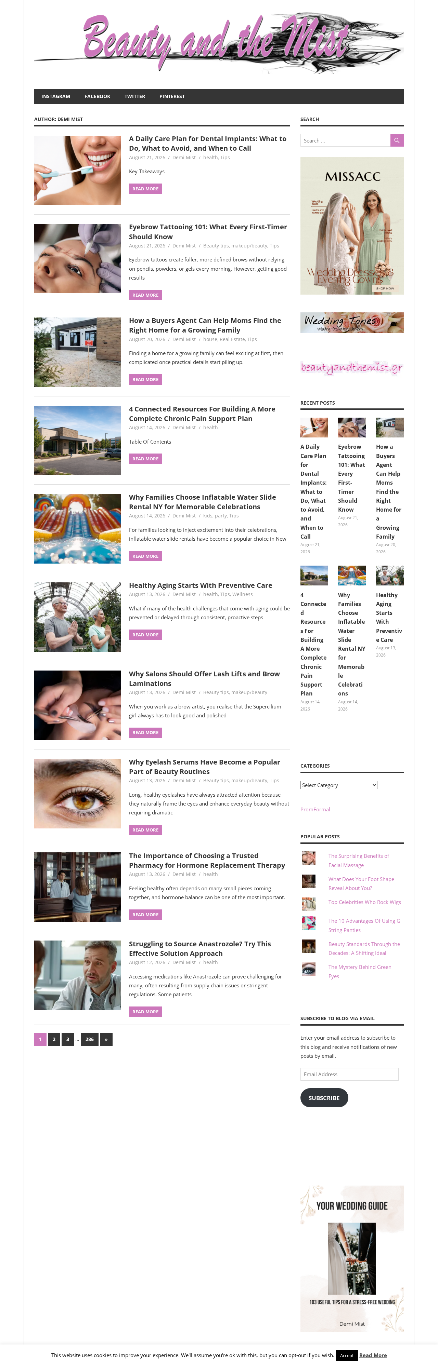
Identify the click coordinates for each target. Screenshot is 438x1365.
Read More (373, 1355)
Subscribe (324, 1098)
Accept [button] (347, 1355)
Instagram (55, 96)
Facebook (97, 96)
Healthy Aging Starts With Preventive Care (200, 585)
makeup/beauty (249, 245)
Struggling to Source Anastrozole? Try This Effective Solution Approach (200, 948)
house (210, 339)
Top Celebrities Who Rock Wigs (364, 901)
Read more (145, 189)
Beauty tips (216, 245)
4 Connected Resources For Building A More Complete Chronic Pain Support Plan (202, 413)
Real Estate (232, 339)
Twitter (135, 96)
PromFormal (315, 809)
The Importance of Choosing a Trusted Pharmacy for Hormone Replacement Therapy (207, 860)
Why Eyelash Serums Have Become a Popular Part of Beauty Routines (204, 766)
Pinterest (172, 96)
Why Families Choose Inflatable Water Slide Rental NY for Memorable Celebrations (202, 501)
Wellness (242, 594)
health (210, 157)
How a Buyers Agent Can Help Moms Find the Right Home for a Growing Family (205, 325)
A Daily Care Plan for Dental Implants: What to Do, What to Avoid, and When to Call (207, 143)
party (221, 515)
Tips (225, 157)
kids (207, 515)
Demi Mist (184, 157)
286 (90, 1039)
